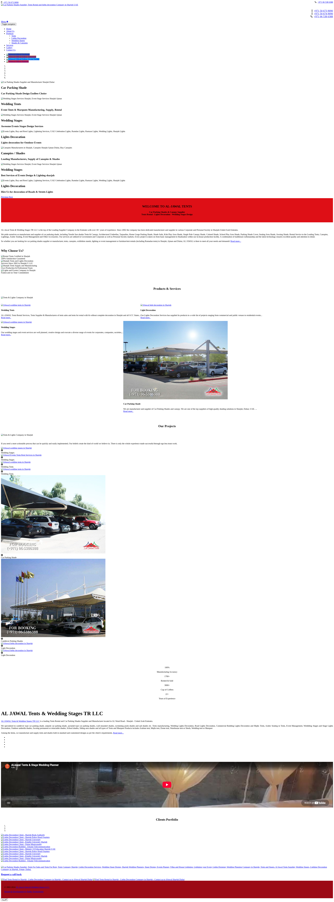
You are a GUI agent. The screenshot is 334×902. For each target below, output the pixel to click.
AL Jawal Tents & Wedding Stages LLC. (33, 887)
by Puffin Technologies (34, 892)
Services (9, 45)
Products (9, 33)
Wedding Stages (18, 40)
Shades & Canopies (19, 43)
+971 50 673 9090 (11, 2)
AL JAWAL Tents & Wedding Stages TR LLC (20, 721)
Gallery (9, 48)
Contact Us (11, 50)
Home (8, 29)
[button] (5, 197)
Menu (3, 22)
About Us (10, 31)
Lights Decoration (18, 38)
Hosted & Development (14, 892)
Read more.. (6, 318)
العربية (4, 900)
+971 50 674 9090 (323, 13)
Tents (13, 36)
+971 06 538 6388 (325, 2)
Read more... (236, 241)
